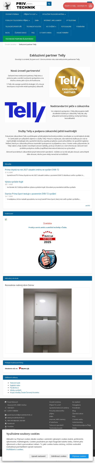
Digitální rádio (15, 385)
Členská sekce (20, 33)
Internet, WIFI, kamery (52, 20)
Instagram (11, 429)
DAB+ (37, 20)
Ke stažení (50, 26)
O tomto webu (46, 33)
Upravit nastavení (38, 456)
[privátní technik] (13, 6)
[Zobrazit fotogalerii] (47, 321)
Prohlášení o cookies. (15, 449)
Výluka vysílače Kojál (14, 181)
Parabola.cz (14, 388)
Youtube (10, 426)
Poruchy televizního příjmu (17, 20)
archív (87, 205)
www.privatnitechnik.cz (15, 418)
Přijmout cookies (79, 456)
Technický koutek (34, 26)
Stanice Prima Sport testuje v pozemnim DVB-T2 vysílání (30, 193)
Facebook (11, 423)
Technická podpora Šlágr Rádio (19, 39)
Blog (7, 33)
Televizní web (15, 383)
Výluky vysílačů (15, 390)
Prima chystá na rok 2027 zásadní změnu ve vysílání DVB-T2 (32, 169)
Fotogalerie (66, 26)
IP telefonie (71, 20)
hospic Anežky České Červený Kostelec (24, 392)
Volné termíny (62, 33)
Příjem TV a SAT (30, 14)
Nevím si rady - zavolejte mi (76, 6)
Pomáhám (80, 26)
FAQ (33, 33)
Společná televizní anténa (53, 14)
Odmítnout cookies (58, 456)
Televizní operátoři (13, 26)
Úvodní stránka (12, 14)
